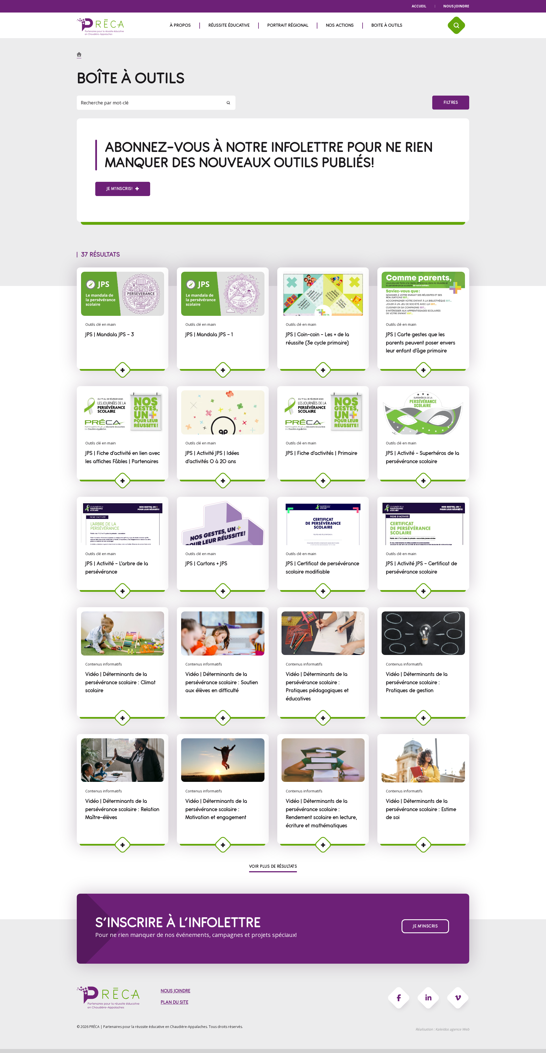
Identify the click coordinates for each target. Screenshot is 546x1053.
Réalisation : (442, 1029)
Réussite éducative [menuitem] (229, 25)
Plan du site (174, 1002)
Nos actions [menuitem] (340, 25)
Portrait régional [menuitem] (287, 25)
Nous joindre (456, 6)
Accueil (419, 6)
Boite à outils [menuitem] (386, 25)
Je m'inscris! (120, 188)
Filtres (451, 102)
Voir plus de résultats (273, 866)
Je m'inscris (425, 926)
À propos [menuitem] (180, 25)
